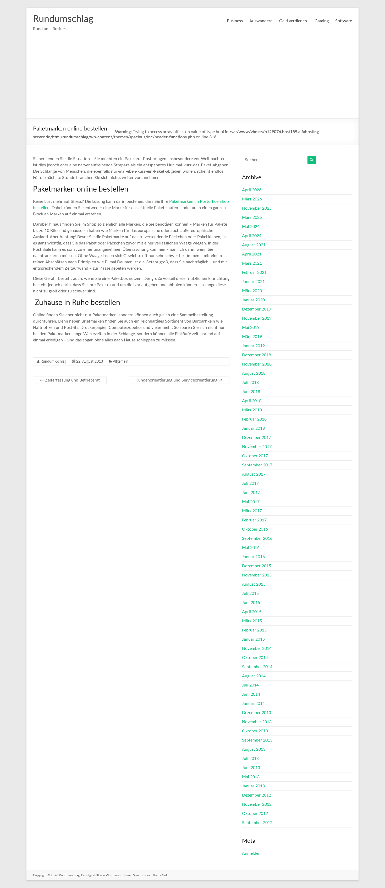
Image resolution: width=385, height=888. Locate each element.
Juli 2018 (250, 382)
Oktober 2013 (255, 731)
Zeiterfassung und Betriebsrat (70, 380)
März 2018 (252, 410)
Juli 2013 (250, 758)
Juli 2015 (250, 593)
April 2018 (251, 401)
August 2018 (254, 373)
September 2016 (257, 538)
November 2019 (257, 318)
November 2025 (257, 208)
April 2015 (251, 612)
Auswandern (261, 21)
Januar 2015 (253, 639)
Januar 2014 (253, 703)
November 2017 (257, 447)
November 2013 (257, 722)
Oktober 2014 (255, 658)
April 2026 (251, 190)
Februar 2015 (254, 630)
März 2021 (252, 263)
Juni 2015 (251, 603)
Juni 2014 (251, 694)
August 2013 (254, 749)
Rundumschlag (63, 19)
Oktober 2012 (255, 813)
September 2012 (257, 823)
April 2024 (251, 236)
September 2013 (257, 740)
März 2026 (252, 199)
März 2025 (252, 217)
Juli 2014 (250, 685)
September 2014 (257, 667)
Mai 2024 (251, 227)
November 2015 (257, 575)
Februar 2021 (254, 272)
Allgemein (120, 361)
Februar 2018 (254, 419)
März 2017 (252, 511)
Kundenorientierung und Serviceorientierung (179, 380)
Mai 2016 (251, 548)
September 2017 (257, 465)
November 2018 (257, 364)
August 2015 (254, 584)
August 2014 (254, 676)
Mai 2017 (251, 502)
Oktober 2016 (255, 529)
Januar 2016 (253, 557)
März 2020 (252, 291)
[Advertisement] (192, 79)
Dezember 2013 (256, 713)
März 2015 (252, 621)
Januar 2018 (253, 428)
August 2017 (254, 474)
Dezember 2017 (256, 437)
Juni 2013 (251, 768)
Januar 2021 (253, 282)
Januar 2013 (253, 786)
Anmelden (251, 853)
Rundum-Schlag (53, 361)
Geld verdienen (293, 21)
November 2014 (257, 648)
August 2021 (254, 245)
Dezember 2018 (256, 355)
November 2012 (257, 804)
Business (235, 21)
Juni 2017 (251, 493)
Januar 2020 (253, 300)
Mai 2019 (251, 327)
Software (343, 21)
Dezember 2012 (256, 795)
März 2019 (252, 337)
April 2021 (251, 254)
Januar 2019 (253, 346)
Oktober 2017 (255, 456)
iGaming (321, 21)
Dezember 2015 (256, 566)
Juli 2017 (250, 483)
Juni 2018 (251, 392)
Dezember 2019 (256, 309)
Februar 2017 (254, 520)
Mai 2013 (251, 777)
